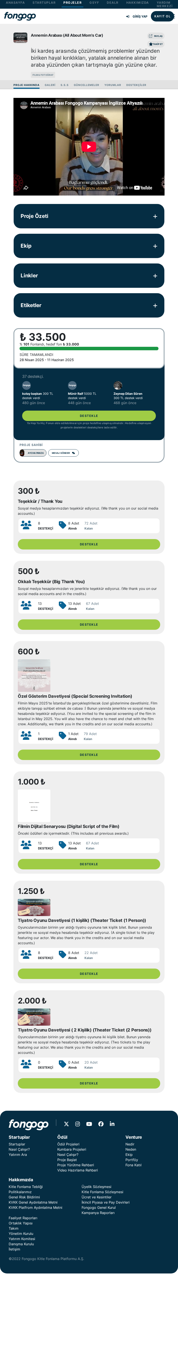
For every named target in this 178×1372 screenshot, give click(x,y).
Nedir (129, 1144)
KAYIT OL (162, 16)
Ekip (129, 1154)
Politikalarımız (20, 1192)
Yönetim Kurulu (21, 1233)
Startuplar (17, 1144)
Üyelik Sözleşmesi (96, 1186)
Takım (13, 1228)
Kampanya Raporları (98, 1213)
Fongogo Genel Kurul (99, 1207)
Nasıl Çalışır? (19, 1149)
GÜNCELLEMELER (86, 85)
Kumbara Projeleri (71, 1149)
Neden (130, 1149)
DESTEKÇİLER (136, 85)
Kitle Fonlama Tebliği (26, 1186)
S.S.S (65, 85)
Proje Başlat (67, 1160)
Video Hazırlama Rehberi (77, 1170)
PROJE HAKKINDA (26, 85)
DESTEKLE (89, 416)
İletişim (14, 1249)
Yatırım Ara (18, 1154)
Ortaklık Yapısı (21, 1223)
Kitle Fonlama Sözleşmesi (102, 1192)
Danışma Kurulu (21, 1244)
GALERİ (50, 85)
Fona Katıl (133, 1165)
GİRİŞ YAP (140, 16)
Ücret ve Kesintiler (97, 1197)
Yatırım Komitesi (22, 1239)
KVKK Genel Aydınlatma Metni (33, 1202)
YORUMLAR (112, 85)
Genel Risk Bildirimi (24, 1197)
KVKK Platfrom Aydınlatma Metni (35, 1207)
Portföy (131, 1160)
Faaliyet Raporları (23, 1218)
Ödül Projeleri (68, 1144)
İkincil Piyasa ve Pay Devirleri (106, 1202)
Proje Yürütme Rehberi (75, 1165)
